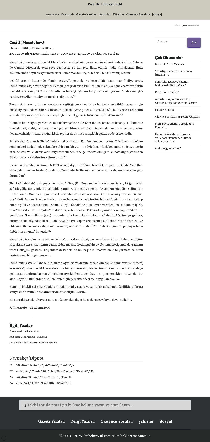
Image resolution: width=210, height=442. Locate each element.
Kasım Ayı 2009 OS (81, 53)
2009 (12, 53)
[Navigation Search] (164, 14)
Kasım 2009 (60, 53)
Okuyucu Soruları (107, 53)
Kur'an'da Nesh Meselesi (170, 64)
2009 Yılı (23, 53)
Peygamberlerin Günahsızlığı (24, 331)
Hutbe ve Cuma (164, 109)
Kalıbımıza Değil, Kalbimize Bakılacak (28, 337)
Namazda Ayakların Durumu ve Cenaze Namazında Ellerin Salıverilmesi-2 (173, 138)
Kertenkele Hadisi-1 (167, 92)
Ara (193, 42)
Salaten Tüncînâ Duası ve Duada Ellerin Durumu (33, 342)
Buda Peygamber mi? (168, 148)
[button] (75, 96)
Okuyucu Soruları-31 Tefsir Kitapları (177, 116)
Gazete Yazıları (40, 53)
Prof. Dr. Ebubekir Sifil (105, 4)
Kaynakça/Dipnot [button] (26, 358)
